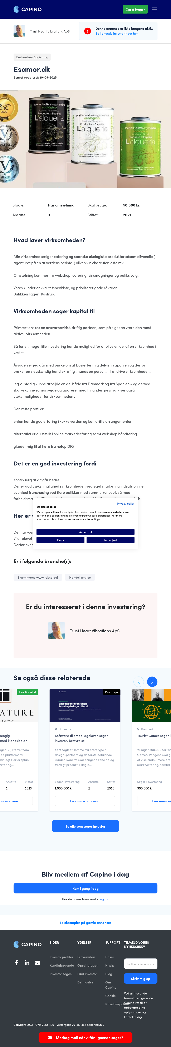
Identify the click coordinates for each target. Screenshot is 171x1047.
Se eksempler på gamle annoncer (85, 922)
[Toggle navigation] (154, 9)
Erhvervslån (86, 956)
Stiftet (29, 781)
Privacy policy (126, 503)
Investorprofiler (61, 956)
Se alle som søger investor (85, 826)
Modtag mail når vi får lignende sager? (89, 1037)
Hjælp (109, 965)
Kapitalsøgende (62, 965)
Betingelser (86, 982)
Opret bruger (135, 9)
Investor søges (61, 973)
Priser (109, 956)
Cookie (110, 995)
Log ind (104, 899)
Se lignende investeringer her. (117, 33)
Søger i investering (67, 781)
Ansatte (11, 781)
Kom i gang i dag (86, 888)
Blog (108, 973)
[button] (138, 682)
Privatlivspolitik (117, 1004)
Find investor (87, 973)
